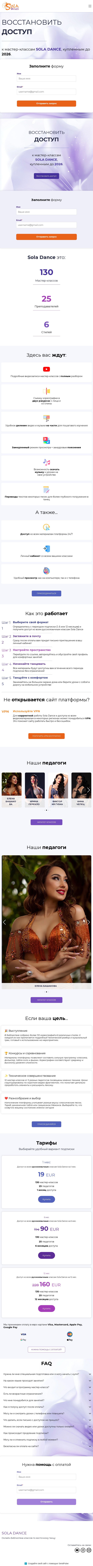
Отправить (46, 1502)
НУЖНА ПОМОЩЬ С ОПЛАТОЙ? (46, 1350)
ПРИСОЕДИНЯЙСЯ (46, 1124)
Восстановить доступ (46, 176)
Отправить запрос (46, 103)
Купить (47, 1199)
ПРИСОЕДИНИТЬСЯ (46, 593)
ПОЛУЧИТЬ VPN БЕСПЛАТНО (46, 736)
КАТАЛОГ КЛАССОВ (46, 822)
